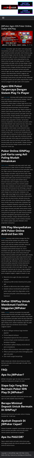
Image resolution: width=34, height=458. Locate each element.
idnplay (7, 312)
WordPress (28, 455)
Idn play (3, 238)
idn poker (7, 97)
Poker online (4, 165)
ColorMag (19, 455)
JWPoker (3, 49)
